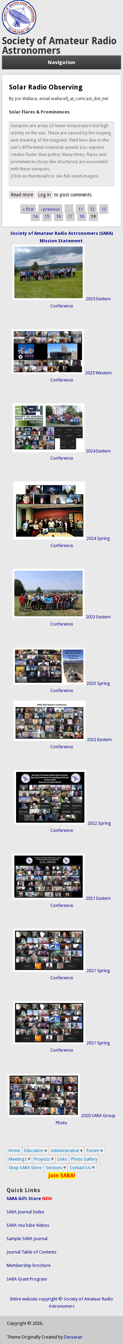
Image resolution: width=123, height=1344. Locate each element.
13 (103, 208)
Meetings (18, 1159)
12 (92, 208)
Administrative (65, 1150)
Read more (23, 194)
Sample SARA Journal (26, 1238)
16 (58, 216)
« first (28, 208)
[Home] (19, 32)
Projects (42, 1159)
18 (81, 216)
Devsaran (73, 1337)
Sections (54, 1167)
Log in (44, 194)
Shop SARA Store (25, 1167)
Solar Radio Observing (46, 87)
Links (62, 1159)
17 (70, 216)
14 (35, 216)
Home (14, 1150)
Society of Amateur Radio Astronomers (59, 45)
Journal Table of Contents (31, 1252)
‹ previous (50, 208)
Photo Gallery (84, 1159)
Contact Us (80, 1167)
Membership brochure (28, 1265)
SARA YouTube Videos (27, 1225)
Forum (92, 1150)
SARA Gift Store (23, 1198)
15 (46, 216)
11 (80, 208)
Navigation (61, 62)
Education (33, 1150)
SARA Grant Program (26, 1279)
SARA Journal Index (25, 1211)
